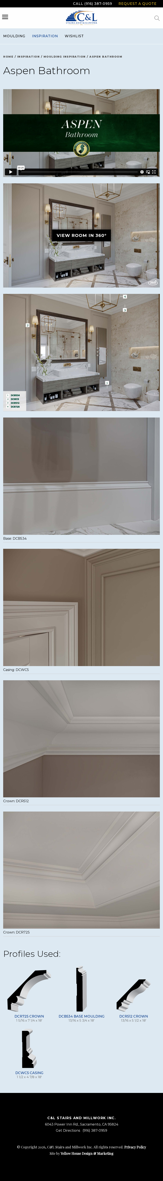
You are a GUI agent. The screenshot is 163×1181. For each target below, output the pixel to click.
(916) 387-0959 (95, 1130)
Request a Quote (137, 4)
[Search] (157, 18)
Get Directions (68, 1130)
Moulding (14, 36)
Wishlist (74, 36)
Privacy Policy (135, 1147)
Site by (82, 1153)
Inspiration (45, 36)
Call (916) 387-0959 (92, 4)
